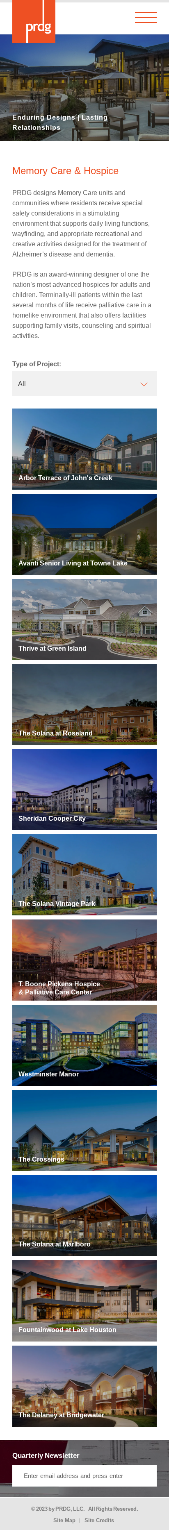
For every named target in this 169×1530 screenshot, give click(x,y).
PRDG (63, 1509)
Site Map (64, 1520)
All (22, 383)
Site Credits (99, 1520)
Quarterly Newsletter (46, 1456)
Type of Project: (36, 364)
